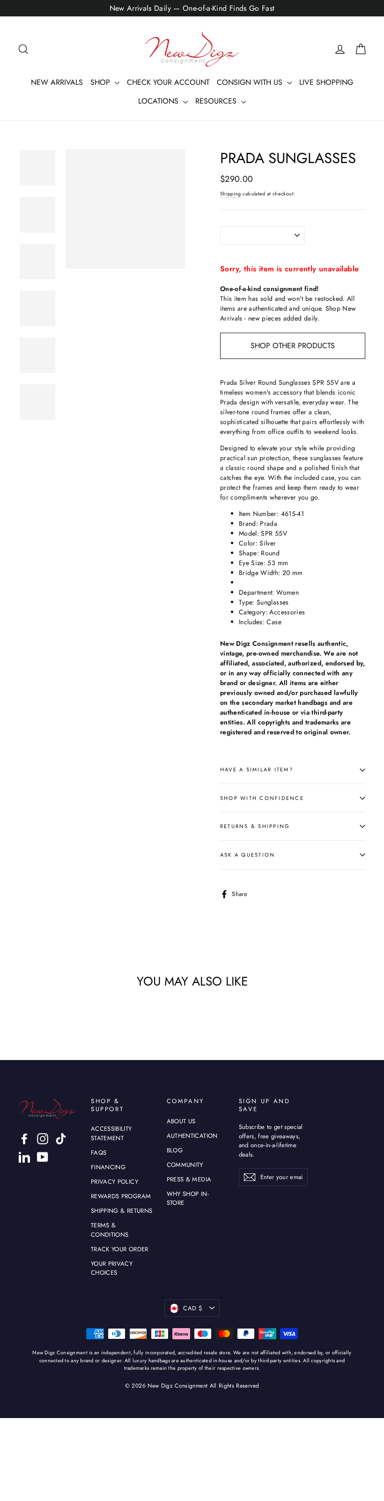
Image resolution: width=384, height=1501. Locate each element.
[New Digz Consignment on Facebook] (24, 1138)
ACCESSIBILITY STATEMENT (111, 1133)
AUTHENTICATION (192, 1135)
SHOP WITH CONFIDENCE (262, 798)
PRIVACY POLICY (114, 1181)
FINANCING (108, 1167)
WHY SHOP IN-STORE (188, 1198)
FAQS (98, 1152)
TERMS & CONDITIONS (110, 1230)
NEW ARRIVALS (57, 82)
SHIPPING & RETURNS (121, 1210)
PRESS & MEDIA (189, 1179)
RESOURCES (217, 101)
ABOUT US (181, 1121)
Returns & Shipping (255, 826)
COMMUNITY (185, 1164)
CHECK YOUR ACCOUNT (168, 82)
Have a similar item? (256, 769)
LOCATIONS (159, 101)
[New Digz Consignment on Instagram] (42, 1138)
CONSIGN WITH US (251, 82)
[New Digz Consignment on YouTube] (42, 1157)
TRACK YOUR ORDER (119, 1249)
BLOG (175, 1150)
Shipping (230, 193)
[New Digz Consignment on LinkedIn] (24, 1157)
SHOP (101, 82)
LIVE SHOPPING (326, 82)
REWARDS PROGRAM (121, 1196)
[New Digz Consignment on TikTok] (60, 1138)
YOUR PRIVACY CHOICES (112, 1268)
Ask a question (247, 855)
